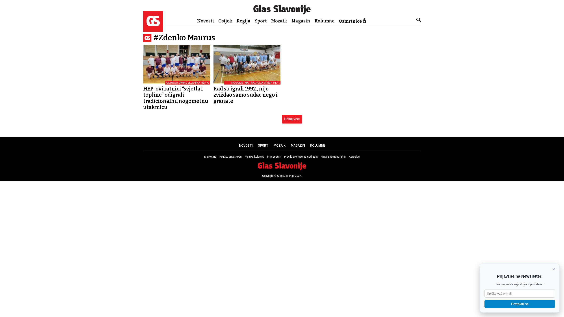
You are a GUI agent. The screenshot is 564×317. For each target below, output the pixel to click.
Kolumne (324, 21)
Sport (261, 21)
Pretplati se (520, 304)
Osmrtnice (350, 21)
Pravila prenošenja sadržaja (301, 156)
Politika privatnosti (230, 156)
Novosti (205, 21)
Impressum (274, 156)
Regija (243, 21)
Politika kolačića (254, 156)
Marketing (210, 156)
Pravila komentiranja (333, 156)
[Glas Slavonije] (153, 29)
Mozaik (279, 21)
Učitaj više (292, 119)
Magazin (300, 21)
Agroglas (354, 156)
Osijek (225, 21)
